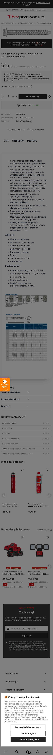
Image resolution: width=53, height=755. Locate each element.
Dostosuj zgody (28, 733)
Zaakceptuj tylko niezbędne (28, 727)
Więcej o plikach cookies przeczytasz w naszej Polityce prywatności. (26, 719)
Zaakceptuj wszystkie (28, 739)
